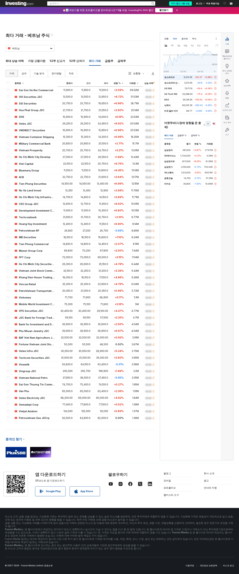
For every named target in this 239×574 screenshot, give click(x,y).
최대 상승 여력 (15, 61)
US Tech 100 (170, 94)
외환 (166, 38)
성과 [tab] (24, 73)
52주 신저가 (77, 61)
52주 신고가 (57, 61)
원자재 (184, 38)
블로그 (167, 473)
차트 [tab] (71, 73)
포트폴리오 (170, 487)
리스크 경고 (228, 565)
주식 (194, 38)
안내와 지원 (210, 487)
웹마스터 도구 (171, 494)
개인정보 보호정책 (208, 565)
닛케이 (167, 105)
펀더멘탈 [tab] (56, 73)
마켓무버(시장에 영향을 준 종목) (182, 125)
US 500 (168, 88)
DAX (166, 99)
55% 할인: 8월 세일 (180, 3)
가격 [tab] (11, 73)
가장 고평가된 (36, 61)
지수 (175, 38)
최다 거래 (168, 135)
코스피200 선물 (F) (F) (175, 82)
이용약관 (190, 565)
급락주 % (195, 135)
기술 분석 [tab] (39, 73)
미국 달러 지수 (171, 111)
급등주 (109, 61)
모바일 (167, 480)
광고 (206, 480)
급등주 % (182, 135)
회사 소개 (209, 473)
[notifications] (225, 3)
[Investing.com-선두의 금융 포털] (19, 3)
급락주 (122, 61)
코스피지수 (169, 77)
